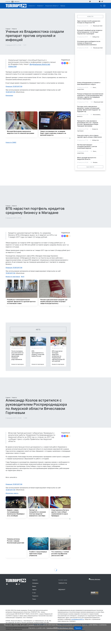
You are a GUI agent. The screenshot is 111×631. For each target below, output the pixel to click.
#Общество (96, 37)
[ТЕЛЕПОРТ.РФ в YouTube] (105, 1)
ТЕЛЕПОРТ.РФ (10, 92)
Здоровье (10, 95)
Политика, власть (12, 493)
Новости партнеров (13, 276)
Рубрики (40, 6)
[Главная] (16, 5)
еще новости (90, 167)
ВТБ (23, 276)
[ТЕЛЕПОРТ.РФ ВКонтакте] (95, 1)
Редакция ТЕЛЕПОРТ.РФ (14, 86)
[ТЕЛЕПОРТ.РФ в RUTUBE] (102, 1)
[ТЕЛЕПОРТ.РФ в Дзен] (99, 1)
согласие (31, 625)
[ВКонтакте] (65, 63)
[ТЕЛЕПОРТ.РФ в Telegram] (92, 1)
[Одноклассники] (67, 63)
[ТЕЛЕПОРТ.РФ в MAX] (90, 1)
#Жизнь (95, 162)
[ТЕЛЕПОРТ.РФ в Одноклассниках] (97, 1)
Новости (32, 6)
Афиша (62, 6)
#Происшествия (97, 26)
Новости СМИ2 (11, 142)
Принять (78, 628)
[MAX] (62, 63)
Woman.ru (12, 619)
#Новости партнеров (17, 364)
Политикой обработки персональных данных (59, 628)
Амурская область (51, 6)
